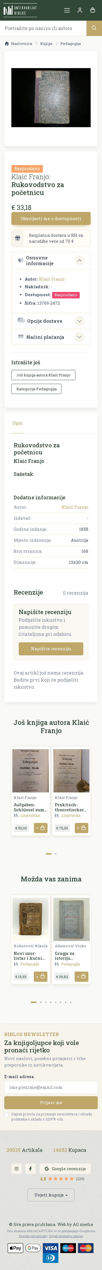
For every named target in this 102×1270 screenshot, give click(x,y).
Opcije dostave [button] (44, 321)
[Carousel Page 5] (55, 1002)
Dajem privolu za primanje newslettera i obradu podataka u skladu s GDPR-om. (51, 1117)
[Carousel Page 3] (45, 1002)
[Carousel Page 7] (65, 1002)
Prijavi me (51, 1102)
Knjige (46, 43)
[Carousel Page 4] (50, 1002)
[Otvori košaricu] (92, 10)
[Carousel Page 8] (70, 1002)
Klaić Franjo (52, 279)
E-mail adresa (19, 1076)
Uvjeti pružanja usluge (66, 1236)
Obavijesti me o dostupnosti (51, 218)
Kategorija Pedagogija (36, 388)
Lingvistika (30, 815)
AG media (83, 1224)
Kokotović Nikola (31, 946)
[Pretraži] (94, 28)
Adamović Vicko (70, 946)
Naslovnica (21, 43)
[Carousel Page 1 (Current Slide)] (49, 854)
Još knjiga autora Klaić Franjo (43, 375)
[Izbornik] (67, 10)
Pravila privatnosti (32, 1236)
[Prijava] (80, 10)
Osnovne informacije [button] (40, 260)
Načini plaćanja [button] (45, 337)
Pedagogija (70, 43)
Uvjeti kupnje (49, 1195)
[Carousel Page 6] (60, 1002)
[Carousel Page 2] (55, 854)
